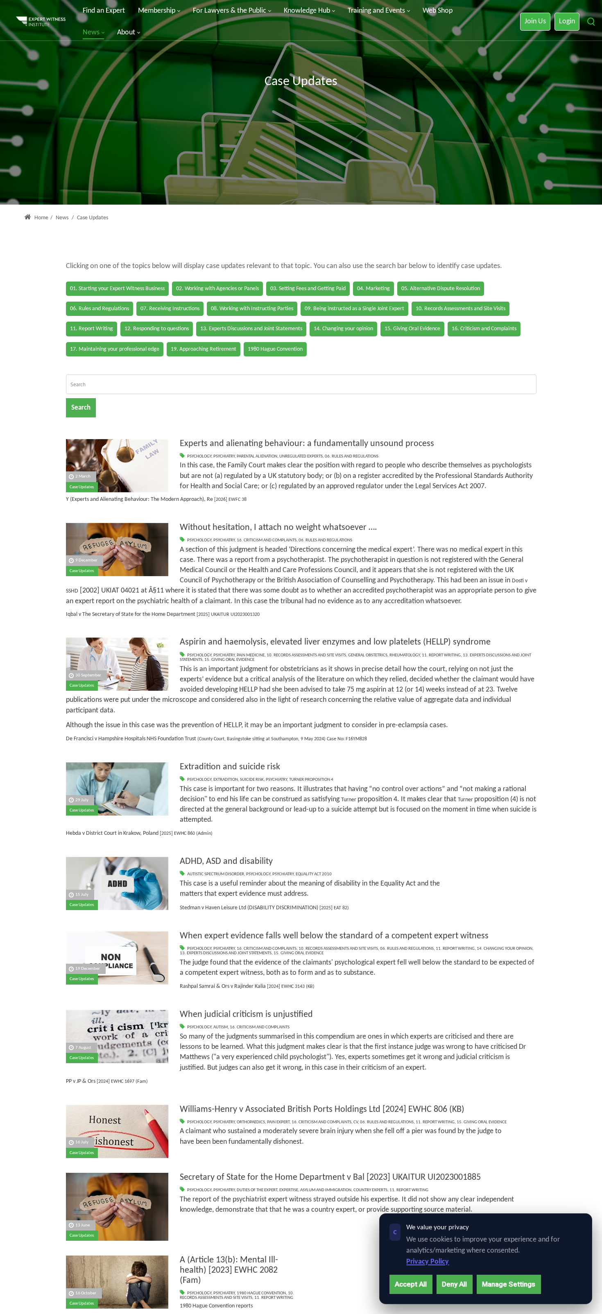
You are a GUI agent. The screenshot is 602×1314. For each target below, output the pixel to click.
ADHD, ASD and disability (226, 861)
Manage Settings (508, 1284)
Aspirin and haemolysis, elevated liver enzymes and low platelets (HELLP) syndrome (335, 642)
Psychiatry (224, 456)
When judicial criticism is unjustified (246, 1014)
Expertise (288, 1190)
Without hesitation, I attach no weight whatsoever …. (278, 527)
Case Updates (82, 487)
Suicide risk (252, 780)
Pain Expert (278, 1122)
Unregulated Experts (301, 456)
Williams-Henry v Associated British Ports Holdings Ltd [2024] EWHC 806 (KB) (322, 1109)
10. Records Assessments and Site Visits (306, 655)
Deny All (454, 1284)
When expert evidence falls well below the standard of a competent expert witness (334, 936)
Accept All (411, 1284)
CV (355, 1122)
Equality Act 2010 (314, 874)
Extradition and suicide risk (230, 767)
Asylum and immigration (325, 1190)
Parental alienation (257, 456)
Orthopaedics (251, 1122)
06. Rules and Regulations (351, 456)
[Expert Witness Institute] (40, 22)
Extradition (225, 780)
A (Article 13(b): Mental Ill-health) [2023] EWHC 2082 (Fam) (229, 1270)
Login (567, 21)
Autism (220, 1027)
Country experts (370, 1190)
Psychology (199, 456)
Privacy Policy (427, 1262)
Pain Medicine (251, 655)
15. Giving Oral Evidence (229, 660)
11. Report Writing (441, 655)
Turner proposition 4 (311, 780)
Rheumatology (404, 655)
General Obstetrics (367, 655)
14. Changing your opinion (504, 949)
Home (40, 218)
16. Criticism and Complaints (266, 540)
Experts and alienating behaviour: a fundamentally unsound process (307, 444)
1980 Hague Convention (261, 1293)
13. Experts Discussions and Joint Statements (226, 953)
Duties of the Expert (257, 1190)
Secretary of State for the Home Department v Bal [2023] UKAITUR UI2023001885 (330, 1177)
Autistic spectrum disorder (215, 874)
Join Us (535, 21)
